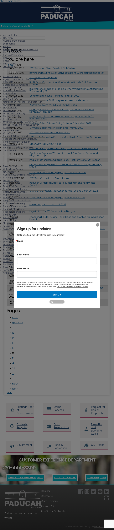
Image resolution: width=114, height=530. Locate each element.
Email (20, 241)
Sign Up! (57, 294)
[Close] (97, 224)
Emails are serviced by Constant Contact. (72, 286)
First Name (23, 254)
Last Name (23, 268)
